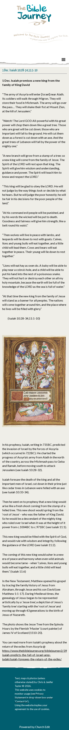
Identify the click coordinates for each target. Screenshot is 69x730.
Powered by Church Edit (34, 727)
